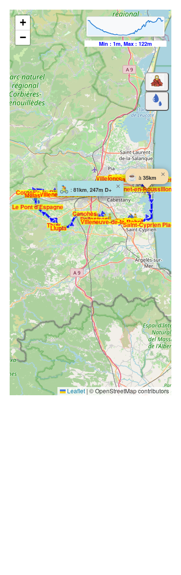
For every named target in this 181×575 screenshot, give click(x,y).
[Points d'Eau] (157, 101)
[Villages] (157, 82)
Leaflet (75, 391)
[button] (89, 214)
